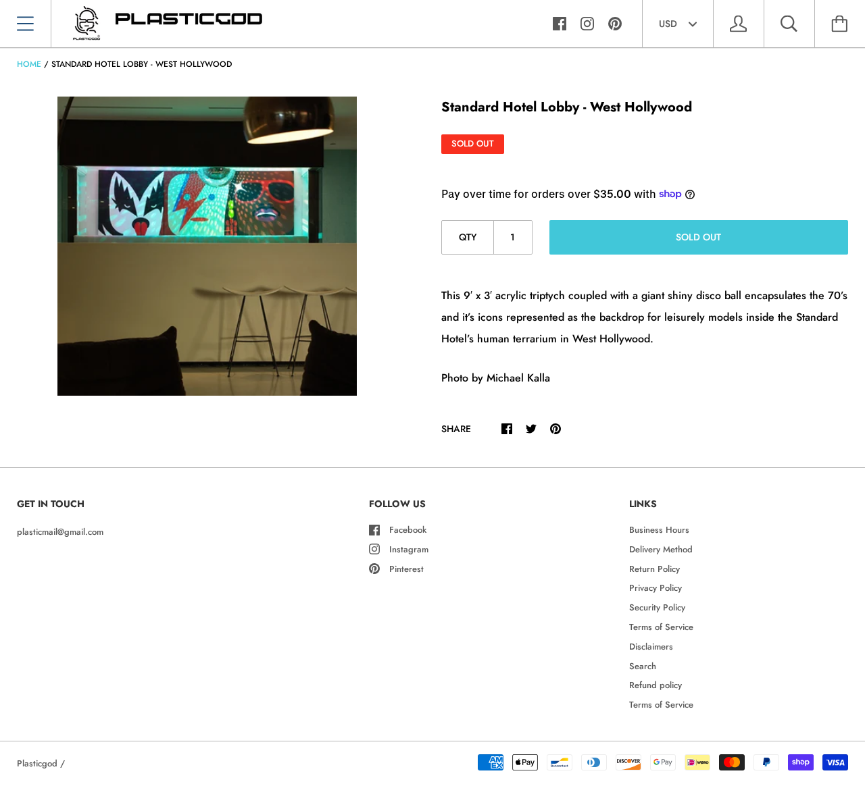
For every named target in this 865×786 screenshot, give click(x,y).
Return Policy (654, 568)
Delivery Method (661, 549)
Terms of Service (661, 627)
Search (642, 666)
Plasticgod (37, 763)
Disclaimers (651, 646)
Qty (467, 237)
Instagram (408, 549)
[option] (207, 246)
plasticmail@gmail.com (60, 531)
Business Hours (659, 529)
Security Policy (657, 607)
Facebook (407, 529)
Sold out (698, 237)
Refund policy (655, 685)
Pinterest (406, 568)
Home (29, 64)
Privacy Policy (655, 587)
